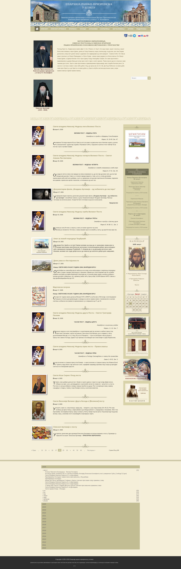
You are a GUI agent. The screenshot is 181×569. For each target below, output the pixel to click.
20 (45, 450)
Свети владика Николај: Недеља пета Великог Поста (77, 127)
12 (140, 300)
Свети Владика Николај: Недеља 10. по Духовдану (61, 484)
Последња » (91, 450)
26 (52, 450)
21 (146, 303)
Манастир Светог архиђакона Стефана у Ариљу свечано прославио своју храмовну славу (74, 480)
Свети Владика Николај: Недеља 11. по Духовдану (61, 482)
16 (130, 303)
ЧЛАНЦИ (83, 29)
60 (81, 450)
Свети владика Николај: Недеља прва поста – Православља (80, 346)
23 (130, 307)
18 (137, 303)
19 (140, 303)
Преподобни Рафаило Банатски (137, 279)
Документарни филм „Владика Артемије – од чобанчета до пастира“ (84, 189)
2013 (44, 539)
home (37, 29)
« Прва (33, 450)
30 (67, 450)
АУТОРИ (130, 29)
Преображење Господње (53, 478)
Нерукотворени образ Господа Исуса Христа (137, 274)
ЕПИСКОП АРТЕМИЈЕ (58, 29)
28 (146, 307)
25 (137, 307)
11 (137, 300)
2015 (44, 533)
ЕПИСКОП (44, 29)
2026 (44, 467)
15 (127, 303)
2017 (44, 527)
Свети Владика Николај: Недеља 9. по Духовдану (61, 487)
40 (73, 450)
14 (146, 300)
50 (77, 450)
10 (42, 450)
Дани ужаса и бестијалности (66, 261)
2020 (44, 519)
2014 (44, 536)
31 (140, 310)
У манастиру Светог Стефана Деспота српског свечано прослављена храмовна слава (73, 485)
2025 (44, 504)
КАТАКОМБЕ (93, 29)
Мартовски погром (61, 287)
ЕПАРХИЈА (73, 29)
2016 (44, 530)
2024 (44, 507)
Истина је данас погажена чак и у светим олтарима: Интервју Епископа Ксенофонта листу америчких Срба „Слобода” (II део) (86, 473)
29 (63, 450)
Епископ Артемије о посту (65, 427)
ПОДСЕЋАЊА (141, 29)
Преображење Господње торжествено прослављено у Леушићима (66, 477)
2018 (44, 524)
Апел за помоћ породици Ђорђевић (69, 239)
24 (134, 307)
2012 (44, 542)
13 (143, 300)
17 (134, 303)
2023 (44, 510)
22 (127, 307)
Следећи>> (144, 294)
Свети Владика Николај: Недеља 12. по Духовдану (61, 475)
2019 (44, 522)
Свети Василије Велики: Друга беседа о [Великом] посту (78, 401)
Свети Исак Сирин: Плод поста (67, 375)
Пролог (137, 285)
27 (56, 450)
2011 (44, 545)
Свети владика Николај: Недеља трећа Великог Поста (77, 212)
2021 (44, 516)
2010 (44, 548)
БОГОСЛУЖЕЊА (119, 29)
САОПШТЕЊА (105, 29)
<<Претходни (130, 294)
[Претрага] (149, 78)
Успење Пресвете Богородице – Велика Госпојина (61, 472)
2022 (44, 513)
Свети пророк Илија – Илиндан (55, 489)
